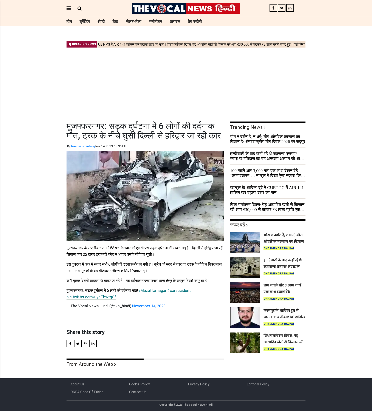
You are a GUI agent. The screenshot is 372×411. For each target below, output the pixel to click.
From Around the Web (90, 364)
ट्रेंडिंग (85, 21)
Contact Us (137, 392)
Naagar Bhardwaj (83, 146)
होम (69, 21)
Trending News (246, 127)
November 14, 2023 (149, 306)
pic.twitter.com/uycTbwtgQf (91, 297)
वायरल (175, 21)
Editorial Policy (258, 384)
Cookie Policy (139, 384)
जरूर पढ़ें (237, 225)
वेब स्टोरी (195, 21)
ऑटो (101, 21)
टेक (115, 21)
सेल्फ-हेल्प (133, 21)
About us (77, 384)
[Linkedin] (290, 8)
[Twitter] (281, 8)
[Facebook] (273, 8)
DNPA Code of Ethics (86, 392)
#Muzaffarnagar (152, 290)
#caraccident (179, 290)
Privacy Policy (198, 384)
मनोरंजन (155, 21)
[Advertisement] (186, 82)
